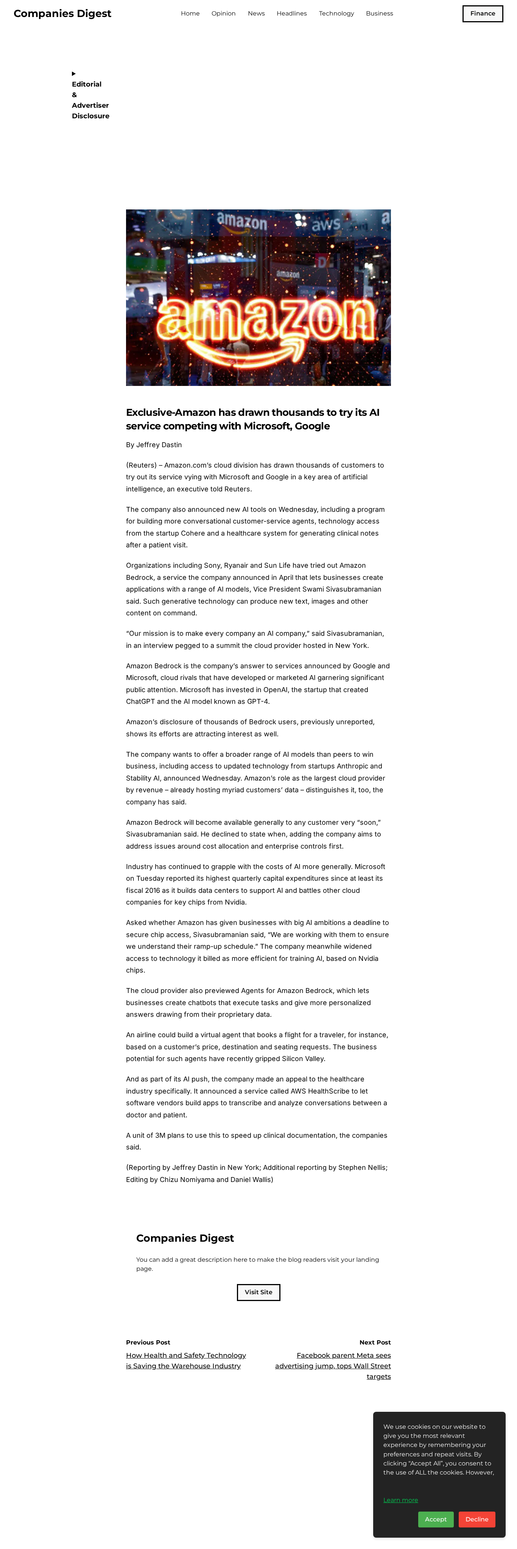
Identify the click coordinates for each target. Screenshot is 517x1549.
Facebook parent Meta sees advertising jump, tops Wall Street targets (333, 1366)
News (256, 13)
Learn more (400, 1500)
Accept (436, 1519)
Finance (482, 13)
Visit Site (259, 1292)
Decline (477, 1519)
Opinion (224, 13)
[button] (383, 164)
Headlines (292, 13)
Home (190, 13)
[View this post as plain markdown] (371, 164)
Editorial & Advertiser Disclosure (88, 100)
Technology (336, 13)
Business (379, 13)
